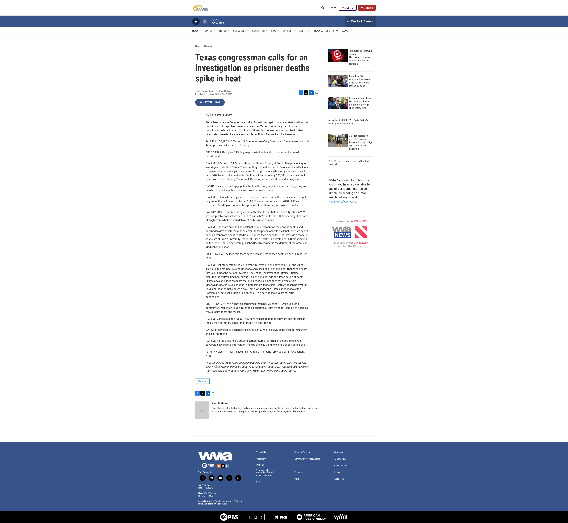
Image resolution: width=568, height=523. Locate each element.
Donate (368, 7)
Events (303, 31)
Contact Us (261, 452)
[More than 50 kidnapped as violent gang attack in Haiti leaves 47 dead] (338, 81)
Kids (273, 31)
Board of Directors (303, 452)
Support (288, 31)
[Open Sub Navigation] (201, 31)
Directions (338, 452)
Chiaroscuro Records (265, 470)
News (195, 31)
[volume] (204, 21)
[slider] (209, 21)
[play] (196, 21)
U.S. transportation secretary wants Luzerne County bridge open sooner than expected (360, 142)
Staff (258, 482)
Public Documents (264, 475)
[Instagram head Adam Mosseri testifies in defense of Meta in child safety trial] (338, 103)
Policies (298, 479)
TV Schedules (340, 459)
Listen (223, 31)
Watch (209, 31)
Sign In (331, 8)
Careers (298, 466)
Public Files (339, 479)
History (337, 472)
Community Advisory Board (307, 459)
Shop (336, 31)
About (346, 31)
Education (258, 31)
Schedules (239, 31)
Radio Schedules (341, 466)
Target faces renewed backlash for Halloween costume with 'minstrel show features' (360, 57)
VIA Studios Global (264, 472)
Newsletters (322, 31)
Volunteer (299, 472)
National (208, 46)
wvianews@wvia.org (342, 201)
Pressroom (261, 459)
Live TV (349, 7)
